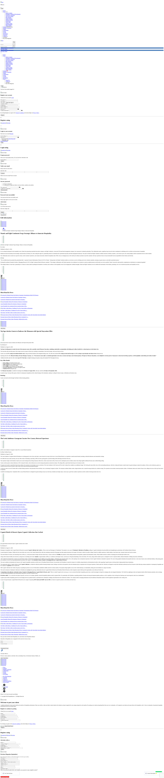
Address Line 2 (4, 764)
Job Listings (5, 33)
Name (2, 713)
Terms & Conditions (20, 112)
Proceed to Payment (5, 776)
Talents (4, 29)
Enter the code (3, 170)
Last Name (3, 101)
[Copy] (3, 241)
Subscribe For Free (4, 648)
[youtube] (4, 689)
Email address (4, 136)
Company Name (4, 103)
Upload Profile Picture (9, 726)
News (4, 11)
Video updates (8, 25)
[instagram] (4, 685)
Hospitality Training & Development (13, 14)
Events (4, 671)
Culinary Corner (9, 23)
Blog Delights (8, 17)
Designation (3, 105)
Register (2, 115)
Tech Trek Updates (9, 16)
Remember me (5, 140)
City (2, 766)
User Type (3, 102)
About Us (5, 35)
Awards (4, 32)
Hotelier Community (7, 669)
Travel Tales (8, 22)
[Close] (1, 7)
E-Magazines (5, 30)
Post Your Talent (4, 49)
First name (3, 99)
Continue (2, 173)
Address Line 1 (4, 763)
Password (3, 109)
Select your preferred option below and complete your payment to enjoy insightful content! (19, 770)
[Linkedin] (3, 237)
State (2, 767)
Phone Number (4, 762)
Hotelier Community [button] (7, 28)
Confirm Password (5, 110)
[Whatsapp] (3, 236)
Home (4, 10)
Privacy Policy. (36, 112)
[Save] (3, 242)
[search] (14, 43)
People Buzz (8, 21)
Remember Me (5, 138)
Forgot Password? (11, 138)
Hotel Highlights (9, 24)
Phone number (4, 107)
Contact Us (5, 36)
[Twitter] (3, 238)
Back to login (3, 201)
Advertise (5, 37)
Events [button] (4, 31)
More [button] (4, 79)
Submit (2, 161)
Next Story (3, 328)
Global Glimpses (9, 18)
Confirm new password (5, 188)
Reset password (4, 190)
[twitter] (4, 692)
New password (4, 187)
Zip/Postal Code (4, 768)
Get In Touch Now (4, 658)
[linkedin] (5, 686)
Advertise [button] (5, 677)
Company (2, 714)
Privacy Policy (6, 682)
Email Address (4, 106)
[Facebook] (3, 240)
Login (2, 8)
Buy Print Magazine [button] (7, 676)
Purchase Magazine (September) (7, 48)
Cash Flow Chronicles (10, 15)
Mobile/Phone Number (6, 748)
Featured (5, 26)
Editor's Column (9, 13)
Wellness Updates (9, 20)
